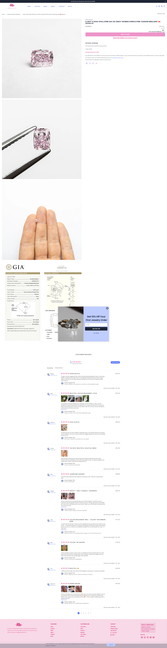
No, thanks (96, 333)
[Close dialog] (107, 308)
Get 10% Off (96, 329)
